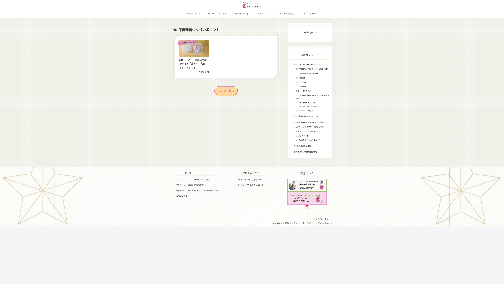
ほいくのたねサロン (184, 190)
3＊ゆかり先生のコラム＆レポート (252, 185)
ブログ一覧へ (226, 90)
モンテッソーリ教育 (184, 185)
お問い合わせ (181, 196)
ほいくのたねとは (201, 180)
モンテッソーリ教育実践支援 (206, 190)
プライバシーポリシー (323, 219)
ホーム (179, 180)
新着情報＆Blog (201, 185)
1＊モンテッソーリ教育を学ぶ (250, 180)
